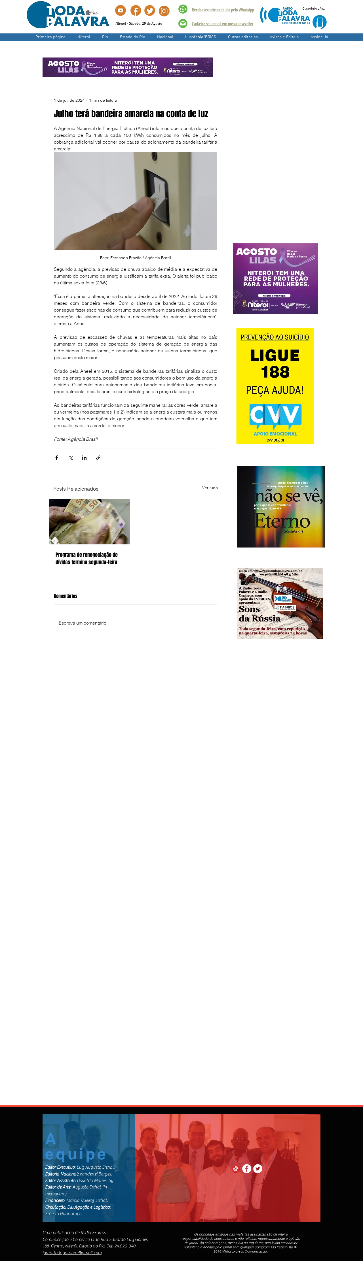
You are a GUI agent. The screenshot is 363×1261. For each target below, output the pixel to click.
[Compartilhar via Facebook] (56, 457)
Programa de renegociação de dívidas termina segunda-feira (87, 558)
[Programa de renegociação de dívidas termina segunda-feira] (89, 521)
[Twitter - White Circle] (257, 1168)
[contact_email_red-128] (235, 1168)
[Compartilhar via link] (98, 457)
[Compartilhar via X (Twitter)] (70, 457)
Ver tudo (210, 487)
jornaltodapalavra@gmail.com (72, 1252)
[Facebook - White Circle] (246, 1168)
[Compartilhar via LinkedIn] (84, 457)
